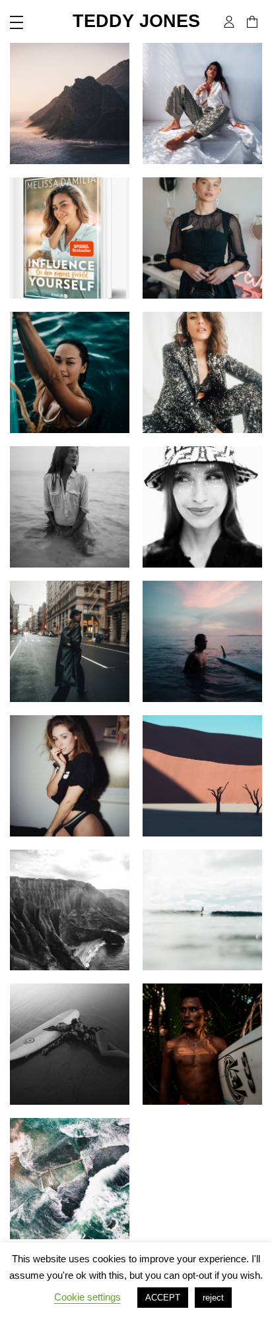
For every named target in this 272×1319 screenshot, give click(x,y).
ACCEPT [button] (162, 1298)
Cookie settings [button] (87, 1297)
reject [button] (213, 1298)
